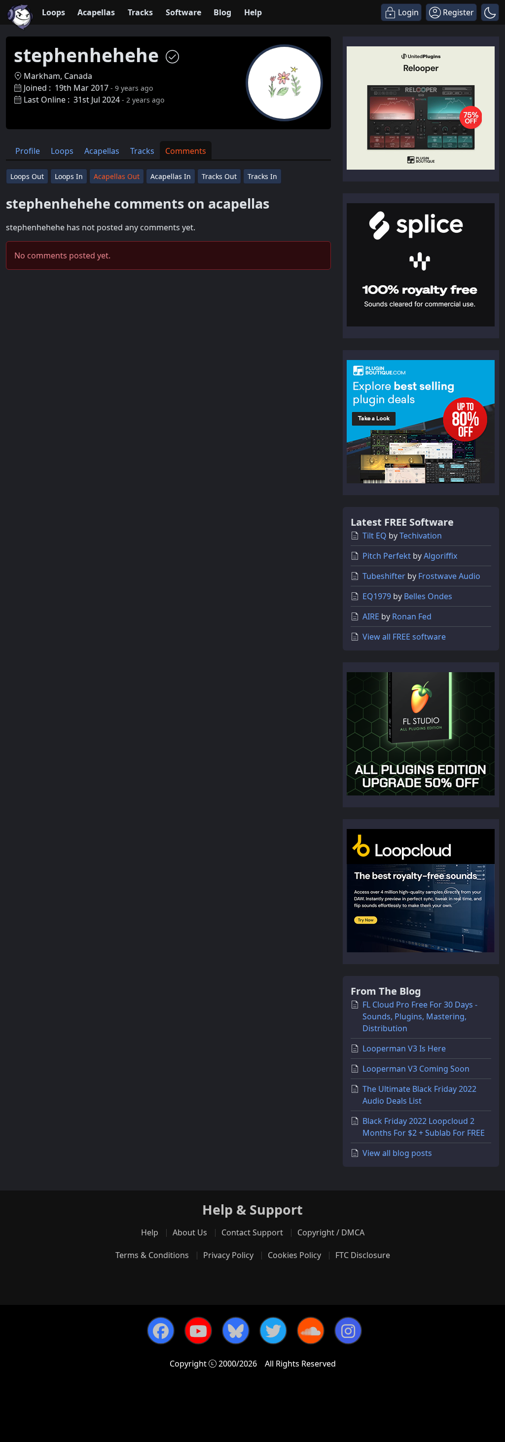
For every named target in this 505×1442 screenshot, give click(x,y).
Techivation (420, 535)
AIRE (370, 616)
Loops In (69, 176)
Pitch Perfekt (386, 555)
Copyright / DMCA (330, 1232)
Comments (185, 150)
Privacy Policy (228, 1255)
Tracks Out (219, 176)
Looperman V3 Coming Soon (415, 1068)
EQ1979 (376, 596)
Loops (53, 12)
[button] (490, 12)
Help (253, 12)
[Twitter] (273, 1330)
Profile (27, 150)
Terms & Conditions (152, 1255)
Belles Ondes (428, 596)
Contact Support (252, 1232)
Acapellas (96, 12)
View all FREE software (404, 636)
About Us (190, 1232)
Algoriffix (440, 555)
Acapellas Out (117, 176)
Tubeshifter (383, 576)
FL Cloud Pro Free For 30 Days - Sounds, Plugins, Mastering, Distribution (419, 1016)
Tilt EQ (374, 535)
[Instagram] (348, 1330)
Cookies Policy (294, 1255)
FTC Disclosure (362, 1255)
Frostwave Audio (449, 576)
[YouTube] (198, 1330)
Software (183, 12)
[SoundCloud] (311, 1330)
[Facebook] (161, 1330)
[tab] (27, 150)
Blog (222, 12)
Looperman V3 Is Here (404, 1048)
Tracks (140, 12)
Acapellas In (170, 176)
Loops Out (27, 176)
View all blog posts (397, 1153)
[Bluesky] (236, 1330)
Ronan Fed (412, 616)
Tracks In (262, 176)
